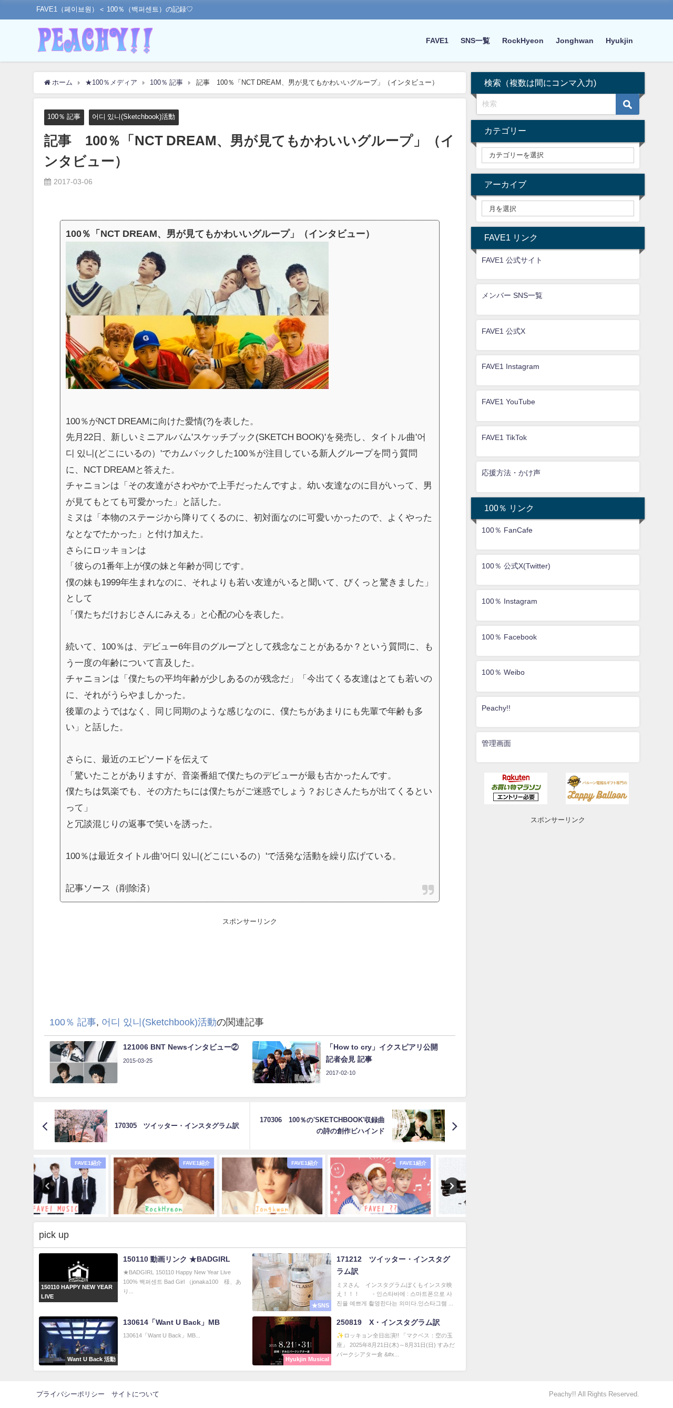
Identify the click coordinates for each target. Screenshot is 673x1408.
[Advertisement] (250, 950)
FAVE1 (437, 40)
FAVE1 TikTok (504, 437)
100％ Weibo (503, 672)
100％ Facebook (509, 637)
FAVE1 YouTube (508, 401)
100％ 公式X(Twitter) (516, 566)
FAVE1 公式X (503, 331)
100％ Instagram (509, 601)
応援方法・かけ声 (511, 472)
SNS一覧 (475, 40)
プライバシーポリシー (70, 1394)
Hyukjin (619, 40)
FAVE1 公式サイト (512, 260)
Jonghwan (575, 40)
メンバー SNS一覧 (512, 295)
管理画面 (496, 743)
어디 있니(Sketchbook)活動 (133, 116)
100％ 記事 (63, 116)
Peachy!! (496, 708)
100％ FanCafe (507, 530)
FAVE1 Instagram (510, 366)
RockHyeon (523, 40)
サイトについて (135, 1394)
